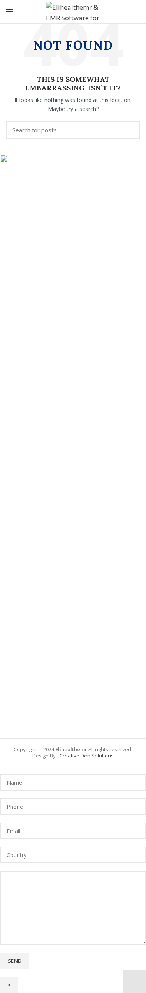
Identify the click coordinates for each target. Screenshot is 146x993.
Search (129, 130)
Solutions (102, 755)
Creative (69, 755)
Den (84, 755)
